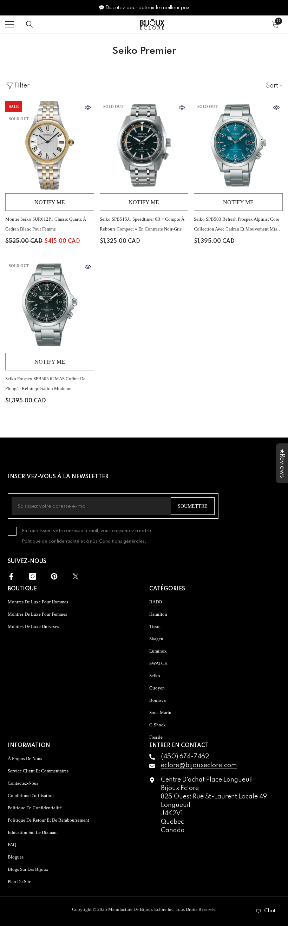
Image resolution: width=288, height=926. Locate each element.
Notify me (49, 202)
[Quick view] (87, 107)
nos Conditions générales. (118, 541)
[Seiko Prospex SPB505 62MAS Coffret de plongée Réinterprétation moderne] (49, 304)
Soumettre (193, 506)
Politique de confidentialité (50, 541)
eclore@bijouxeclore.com (199, 765)
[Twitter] (75, 576)
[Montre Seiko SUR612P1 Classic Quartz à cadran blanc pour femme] (49, 145)
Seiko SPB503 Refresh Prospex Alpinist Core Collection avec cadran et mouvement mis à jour (237, 225)
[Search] (29, 24)
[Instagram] (33, 576)
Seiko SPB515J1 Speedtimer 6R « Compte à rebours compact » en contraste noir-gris (142, 224)
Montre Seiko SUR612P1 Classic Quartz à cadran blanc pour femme (45, 224)
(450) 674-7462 (185, 756)
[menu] (9, 24)
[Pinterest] (54, 576)
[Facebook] (11, 576)
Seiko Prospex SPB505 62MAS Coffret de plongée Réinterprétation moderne (45, 383)
